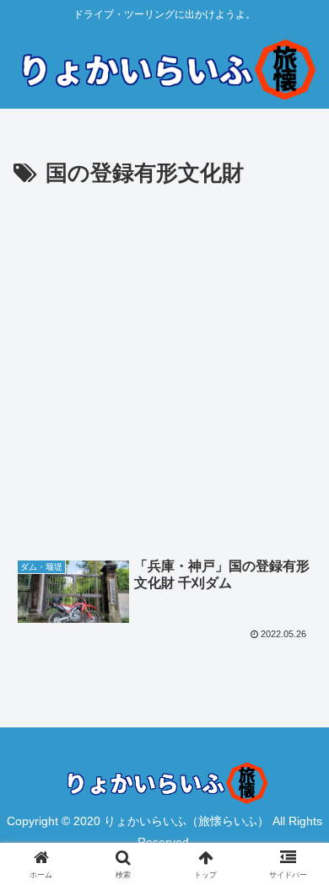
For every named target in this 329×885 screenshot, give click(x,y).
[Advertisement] (164, 365)
